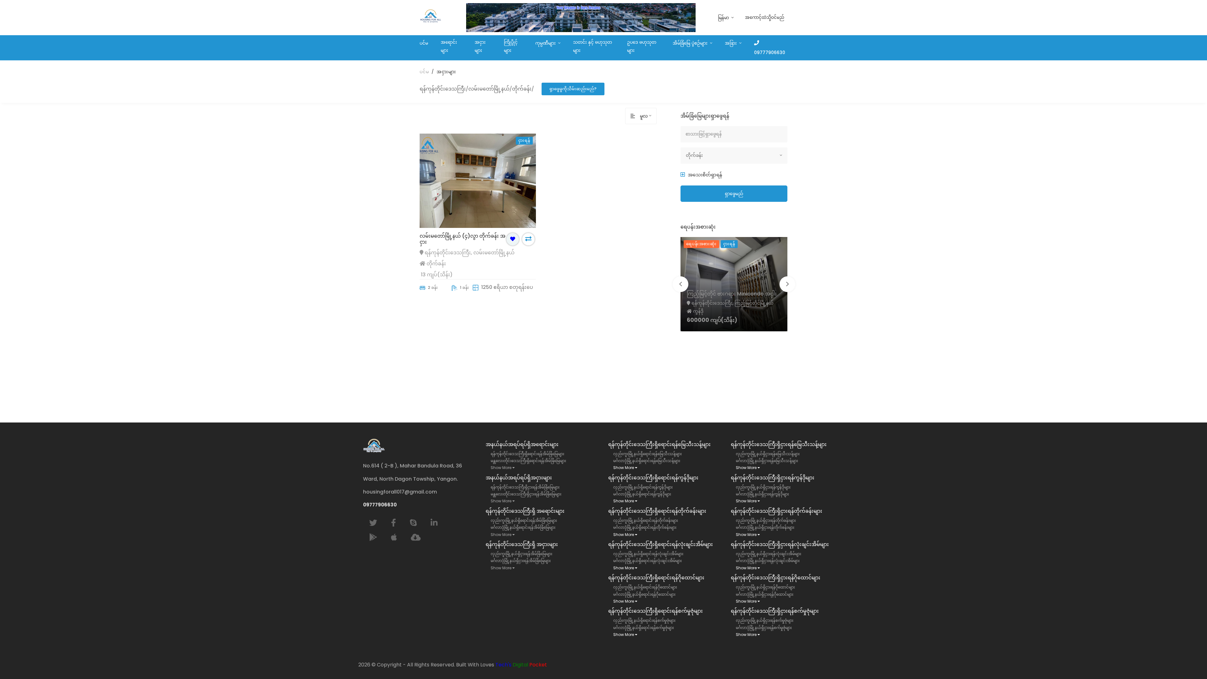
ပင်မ (424, 43)
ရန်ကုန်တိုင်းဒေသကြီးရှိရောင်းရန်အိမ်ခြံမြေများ (527, 453)
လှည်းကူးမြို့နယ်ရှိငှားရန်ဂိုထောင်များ (765, 587)
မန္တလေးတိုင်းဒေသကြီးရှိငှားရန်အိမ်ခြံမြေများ (526, 494)
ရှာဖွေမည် (734, 193)
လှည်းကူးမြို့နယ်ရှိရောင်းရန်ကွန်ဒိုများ (643, 487)
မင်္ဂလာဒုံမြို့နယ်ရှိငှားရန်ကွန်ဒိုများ (762, 494)
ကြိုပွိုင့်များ (511, 46)
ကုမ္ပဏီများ (546, 43)
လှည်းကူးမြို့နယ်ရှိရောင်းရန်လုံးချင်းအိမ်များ (648, 553)
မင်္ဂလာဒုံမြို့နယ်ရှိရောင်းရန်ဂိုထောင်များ (644, 594)
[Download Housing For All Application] (416, 537)
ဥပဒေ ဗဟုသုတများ (641, 46)
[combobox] (648, 116)
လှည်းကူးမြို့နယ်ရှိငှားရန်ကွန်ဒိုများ (763, 487)
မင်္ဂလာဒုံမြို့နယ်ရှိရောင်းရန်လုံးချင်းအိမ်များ (647, 560)
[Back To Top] (1189, 661)
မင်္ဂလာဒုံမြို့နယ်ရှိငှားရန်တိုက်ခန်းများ (765, 527)
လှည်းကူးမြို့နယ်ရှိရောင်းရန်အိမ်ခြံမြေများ (524, 520)
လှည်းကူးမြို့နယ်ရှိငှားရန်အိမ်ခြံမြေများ (521, 553)
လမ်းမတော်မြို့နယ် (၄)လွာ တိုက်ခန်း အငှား (462, 239)
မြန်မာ (724, 18)
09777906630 (769, 53)
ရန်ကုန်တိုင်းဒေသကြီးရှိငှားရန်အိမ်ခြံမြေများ (525, 487)
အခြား (731, 43)
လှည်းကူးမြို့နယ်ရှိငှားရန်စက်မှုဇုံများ (764, 620)
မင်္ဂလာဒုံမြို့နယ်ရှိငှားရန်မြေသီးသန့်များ (767, 460)
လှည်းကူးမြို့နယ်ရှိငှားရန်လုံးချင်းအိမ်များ (768, 553)
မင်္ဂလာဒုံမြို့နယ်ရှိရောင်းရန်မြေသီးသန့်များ (646, 460)
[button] (701, 174)
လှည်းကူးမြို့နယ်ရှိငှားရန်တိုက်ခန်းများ (766, 520)
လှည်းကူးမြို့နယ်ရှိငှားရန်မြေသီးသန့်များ (768, 453)
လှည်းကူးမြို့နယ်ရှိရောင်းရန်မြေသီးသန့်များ (647, 453)
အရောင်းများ (449, 46)
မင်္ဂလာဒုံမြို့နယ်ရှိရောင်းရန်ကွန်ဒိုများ (642, 494)
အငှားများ (480, 46)
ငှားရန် (729, 244)
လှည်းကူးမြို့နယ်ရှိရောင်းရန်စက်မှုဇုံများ (644, 620)
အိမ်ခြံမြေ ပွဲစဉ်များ (691, 43)
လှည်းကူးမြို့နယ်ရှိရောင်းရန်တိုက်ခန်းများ (645, 520)
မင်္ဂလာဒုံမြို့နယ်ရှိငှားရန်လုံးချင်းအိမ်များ (768, 560)
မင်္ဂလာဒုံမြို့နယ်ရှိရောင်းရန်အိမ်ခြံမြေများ (523, 527)
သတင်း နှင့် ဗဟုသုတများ (592, 46)
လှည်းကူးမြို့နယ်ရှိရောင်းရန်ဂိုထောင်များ (645, 587)
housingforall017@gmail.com (400, 491)
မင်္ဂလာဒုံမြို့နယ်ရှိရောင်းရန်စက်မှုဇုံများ (643, 627)
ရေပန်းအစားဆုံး (701, 244)
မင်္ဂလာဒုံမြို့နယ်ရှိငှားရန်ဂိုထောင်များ (764, 594)
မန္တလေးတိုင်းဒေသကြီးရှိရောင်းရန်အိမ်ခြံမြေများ (528, 460)
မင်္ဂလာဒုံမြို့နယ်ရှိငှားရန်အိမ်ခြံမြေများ (521, 560)
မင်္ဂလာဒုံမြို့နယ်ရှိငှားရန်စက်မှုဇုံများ (764, 627)
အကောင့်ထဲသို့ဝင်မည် (764, 17)
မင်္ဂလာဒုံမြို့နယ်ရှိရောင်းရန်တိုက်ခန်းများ (644, 527)
